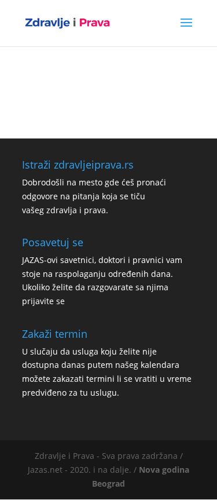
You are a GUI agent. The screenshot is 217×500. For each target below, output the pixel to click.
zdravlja (61, 210)
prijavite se (43, 300)
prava (95, 210)
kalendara (160, 364)
